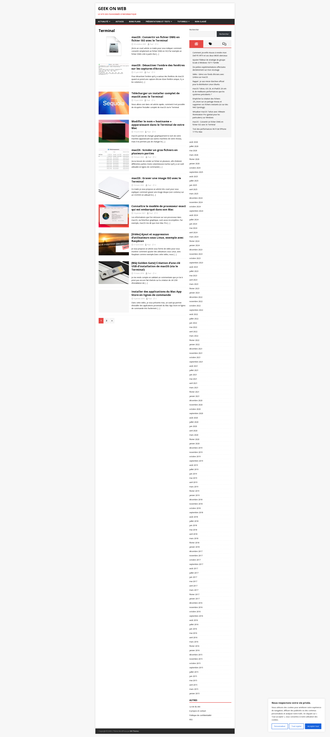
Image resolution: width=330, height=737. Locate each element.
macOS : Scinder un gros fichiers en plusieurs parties (154, 151)
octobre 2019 (195, 456)
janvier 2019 (194, 495)
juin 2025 (193, 185)
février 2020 (194, 439)
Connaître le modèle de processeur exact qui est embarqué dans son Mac (158, 207)
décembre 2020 (195, 400)
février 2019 (194, 491)
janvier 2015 (194, 693)
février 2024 (194, 241)
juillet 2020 (193, 422)
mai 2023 (193, 275)
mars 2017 (193, 590)
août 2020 (193, 417)
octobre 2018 (195, 508)
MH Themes (134, 731)
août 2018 (193, 517)
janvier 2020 (194, 443)
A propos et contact (197, 711)
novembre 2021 (196, 353)
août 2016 (193, 620)
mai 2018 (193, 529)
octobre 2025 (195, 168)
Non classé (200, 21)
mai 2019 (193, 478)
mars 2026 (193, 155)
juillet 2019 (193, 469)
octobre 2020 (195, 409)
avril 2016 (193, 637)
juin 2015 (193, 676)
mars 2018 (193, 538)
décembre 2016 (195, 603)
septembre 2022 (196, 310)
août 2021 (193, 366)
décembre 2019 (195, 448)
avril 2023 (193, 280)
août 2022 (193, 314)
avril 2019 (193, 482)
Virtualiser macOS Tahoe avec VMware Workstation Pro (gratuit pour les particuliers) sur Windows (209, 114)
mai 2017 (193, 581)
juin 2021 (193, 374)
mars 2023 (193, 284)
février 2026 (194, 159)
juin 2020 (193, 426)
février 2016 (194, 646)
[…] (157, 54)
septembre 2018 (196, 512)
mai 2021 (193, 379)
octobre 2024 (195, 206)
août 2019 (193, 465)
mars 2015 (193, 689)
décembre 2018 (195, 499)
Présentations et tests (158, 21)
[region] (296, 715)
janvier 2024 (194, 245)
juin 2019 (193, 473)
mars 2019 (193, 486)
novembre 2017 (196, 555)
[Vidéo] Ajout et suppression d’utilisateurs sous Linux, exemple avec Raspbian (157, 238)
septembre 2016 (196, 616)
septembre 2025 (196, 172)
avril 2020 (193, 430)
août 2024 (193, 215)
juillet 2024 (193, 219)
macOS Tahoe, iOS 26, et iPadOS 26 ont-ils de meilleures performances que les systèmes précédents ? (210, 91)
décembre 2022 (195, 297)
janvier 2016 (194, 650)
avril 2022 (193, 331)
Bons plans (135, 21)
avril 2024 (193, 232)
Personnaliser (279, 726)
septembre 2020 (196, 413)
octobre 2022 (195, 305)
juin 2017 (193, 577)
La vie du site (194, 706)
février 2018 (194, 542)
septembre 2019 (196, 461)
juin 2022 (193, 323)
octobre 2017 (195, 560)
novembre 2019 (196, 452)
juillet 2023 (193, 271)
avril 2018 (193, 534)
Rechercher (194, 29)
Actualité (103, 21)
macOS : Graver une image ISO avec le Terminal (156, 179)
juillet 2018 (193, 521)
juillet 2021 (193, 370)
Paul (151, 44)
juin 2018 (193, 525)
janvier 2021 (194, 396)
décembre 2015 (195, 654)
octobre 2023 (195, 258)
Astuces (120, 21)
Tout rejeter (296, 726)
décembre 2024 (195, 198)
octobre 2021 (195, 357)
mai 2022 (193, 327)
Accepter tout (313, 726)
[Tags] (210, 44)
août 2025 (193, 176)
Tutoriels (182, 21)
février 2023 (194, 288)
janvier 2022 (194, 344)
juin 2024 (193, 224)
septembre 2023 (196, 262)
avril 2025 (193, 189)
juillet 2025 (193, 180)
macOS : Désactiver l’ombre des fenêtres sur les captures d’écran (158, 66)
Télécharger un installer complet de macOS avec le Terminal (155, 94)
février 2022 (194, 340)
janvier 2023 (194, 292)
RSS (191, 719)
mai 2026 (193, 150)
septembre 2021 (196, 362)
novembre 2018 (196, 504)
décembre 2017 (195, 551)
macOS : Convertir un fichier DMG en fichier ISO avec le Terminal (155, 38)
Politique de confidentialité (200, 715)
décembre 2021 (195, 348)
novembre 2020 (196, 404)
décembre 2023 (195, 249)
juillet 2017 (193, 573)
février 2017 (194, 594)
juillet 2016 (193, 624)
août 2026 (193, 142)
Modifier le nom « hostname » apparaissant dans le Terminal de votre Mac (157, 125)
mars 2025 (193, 193)
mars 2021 (193, 387)
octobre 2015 (195, 663)
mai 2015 (193, 680)
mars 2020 (193, 435)
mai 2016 (193, 633)
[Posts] (196, 44)
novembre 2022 (196, 301)
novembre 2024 (196, 202)
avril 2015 (193, 685)
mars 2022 (193, 336)
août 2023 (193, 267)
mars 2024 (193, 236)
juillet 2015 (193, 672)
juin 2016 (193, 629)
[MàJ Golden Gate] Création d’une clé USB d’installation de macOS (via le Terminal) (155, 266)
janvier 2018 (194, 547)
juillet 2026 (193, 146)
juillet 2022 (193, 318)
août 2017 (193, 568)
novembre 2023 (196, 254)
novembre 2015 (196, 659)
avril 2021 (193, 383)
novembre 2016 (196, 607)
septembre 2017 (196, 564)
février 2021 (194, 392)
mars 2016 (193, 641)
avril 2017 (193, 585)
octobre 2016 (195, 611)
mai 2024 (193, 228)
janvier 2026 (194, 163)
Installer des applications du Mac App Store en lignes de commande (156, 293)
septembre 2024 (196, 211)
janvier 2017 (194, 598)
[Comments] (224, 44)
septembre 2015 (196, 667)
